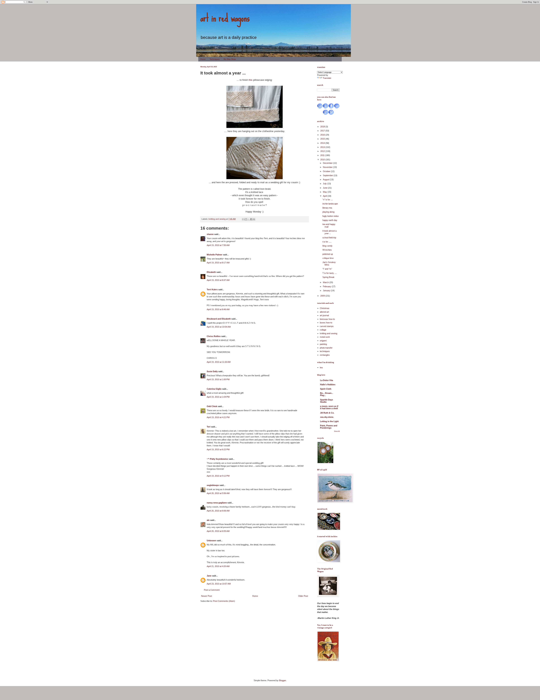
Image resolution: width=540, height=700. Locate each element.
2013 (322, 147)
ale (208, 520)
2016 (322, 135)
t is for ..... (326, 241)
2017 (322, 130)
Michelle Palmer (214, 254)
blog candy (327, 246)
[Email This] (243, 219)
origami (323, 340)
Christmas (324, 308)
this (250, 80)
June (325, 188)
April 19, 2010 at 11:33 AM (219, 362)
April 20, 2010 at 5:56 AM (218, 493)
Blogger (282, 680)
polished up (327, 254)
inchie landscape (330, 203)
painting (323, 344)
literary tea (327, 208)
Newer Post (206, 596)
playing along (328, 212)
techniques (325, 351)
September (328, 175)
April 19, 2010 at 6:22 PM (218, 449)
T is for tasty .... (329, 273)
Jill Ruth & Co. (327, 413)
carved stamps (327, 326)
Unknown (211, 540)
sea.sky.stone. (327, 417)
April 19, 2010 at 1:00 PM (218, 379)
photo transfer (326, 348)
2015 (322, 139)
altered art (324, 312)
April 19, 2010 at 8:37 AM (218, 280)
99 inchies (327, 250)
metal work (325, 337)
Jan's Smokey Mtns (329, 263)
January (327, 290)
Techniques (215, 59)
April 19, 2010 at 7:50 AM (218, 245)
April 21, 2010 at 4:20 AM (218, 566)
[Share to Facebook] (251, 219)
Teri (208, 426)
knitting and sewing (217, 219)
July (325, 183)
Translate (327, 78)
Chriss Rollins (214, 336)
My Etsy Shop (230, 59)
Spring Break (328, 277)
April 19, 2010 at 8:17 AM (218, 262)
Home (203, 59)
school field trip (329, 237)
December (328, 163)
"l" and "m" (327, 269)
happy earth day (329, 220)
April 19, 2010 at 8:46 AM (218, 309)
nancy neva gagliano (217, 502)
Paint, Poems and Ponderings (328, 426)
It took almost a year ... (329, 232)
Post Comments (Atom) (224, 601)
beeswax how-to (327, 319)
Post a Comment (212, 590)
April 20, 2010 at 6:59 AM (218, 531)
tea (321, 367)
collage (323, 330)
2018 (322, 126)
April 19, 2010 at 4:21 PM (218, 417)
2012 (322, 151)
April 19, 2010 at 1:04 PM (218, 397)
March (326, 282)
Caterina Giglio (214, 389)
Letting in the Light (329, 421)
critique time (328, 258)
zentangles (325, 355)
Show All (337, 431)
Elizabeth (211, 272)
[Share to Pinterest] (254, 219)
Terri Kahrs (212, 289)
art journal (324, 315)
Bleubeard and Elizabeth (219, 319)
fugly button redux (330, 216)
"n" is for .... (327, 199)
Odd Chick (212, 406)
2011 (322, 155)
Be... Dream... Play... (326, 394)
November (328, 167)
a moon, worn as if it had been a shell (329, 407)
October (327, 171)
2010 (322, 159)
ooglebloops (213, 485)
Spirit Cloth (325, 389)
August (326, 179)
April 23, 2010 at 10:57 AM (219, 584)
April (325, 196)
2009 (322, 295)
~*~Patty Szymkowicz (217, 459)
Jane (209, 575)
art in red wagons (225, 17)
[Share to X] (248, 219)
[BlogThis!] (246, 219)
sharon (210, 234)
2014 (322, 143)
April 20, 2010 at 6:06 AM (218, 510)
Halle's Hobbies (327, 384)
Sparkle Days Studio (326, 400)
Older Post (303, 596)
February (327, 286)
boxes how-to (326, 322)
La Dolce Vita (326, 380)
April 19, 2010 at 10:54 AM (219, 327)
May (325, 192)
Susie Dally (212, 371)
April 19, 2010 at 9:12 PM (218, 476)
